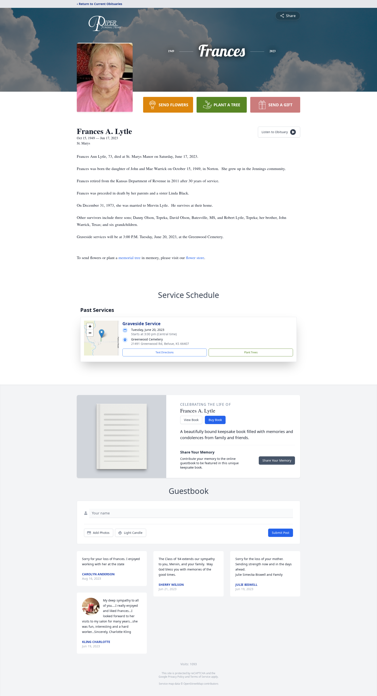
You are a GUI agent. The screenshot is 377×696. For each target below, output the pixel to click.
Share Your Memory (276, 460)
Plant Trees (251, 352)
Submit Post (280, 533)
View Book (191, 420)
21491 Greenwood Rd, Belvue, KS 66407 (160, 344)
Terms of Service (200, 677)
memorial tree (129, 257)
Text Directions (165, 352)
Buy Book (215, 420)
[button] (101, 333)
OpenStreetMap (193, 684)
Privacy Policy (176, 677)
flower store (195, 257)
